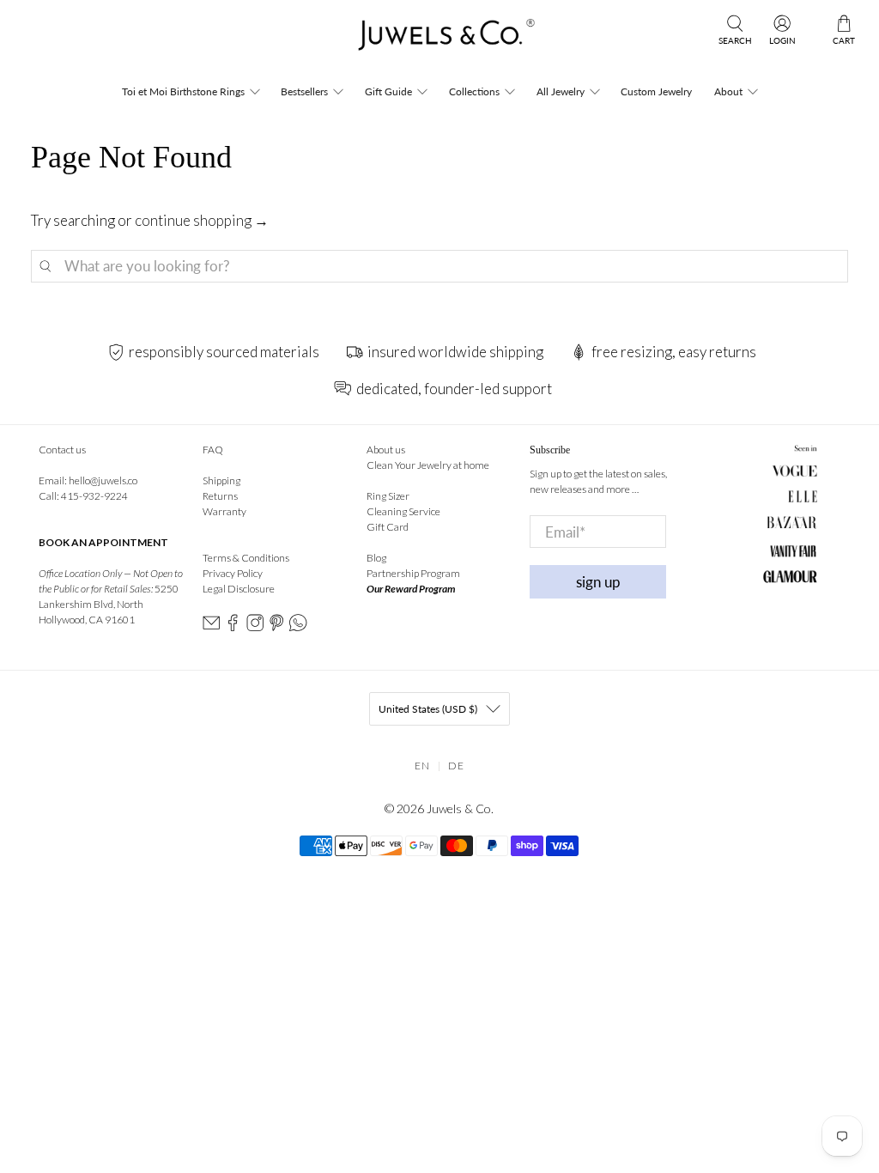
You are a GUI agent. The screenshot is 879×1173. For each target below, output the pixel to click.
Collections (474, 91)
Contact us (62, 449)
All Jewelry (560, 91)
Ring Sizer (388, 495)
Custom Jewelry (656, 91)
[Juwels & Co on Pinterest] (276, 627)
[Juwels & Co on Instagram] (255, 627)
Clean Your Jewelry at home (428, 465)
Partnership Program (413, 573)
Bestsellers (304, 91)
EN (422, 765)
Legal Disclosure (239, 588)
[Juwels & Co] (439, 39)
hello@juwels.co (103, 480)
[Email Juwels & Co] (211, 627)
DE (456, 765)
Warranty (224, 511)
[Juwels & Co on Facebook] (232, 627)
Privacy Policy (233, 573)
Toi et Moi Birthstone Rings (183, 91)
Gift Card (388, 526)
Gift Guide (388, 91)
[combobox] (440, 266)
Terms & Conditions (246, 557)
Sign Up (598, 582)
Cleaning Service (403, 511)
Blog (376, 557)
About (728, 91)
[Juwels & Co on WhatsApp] (297, 627)
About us (386, 449)
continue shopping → (202, 220)
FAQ (213, 449)
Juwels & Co (459, 808)
